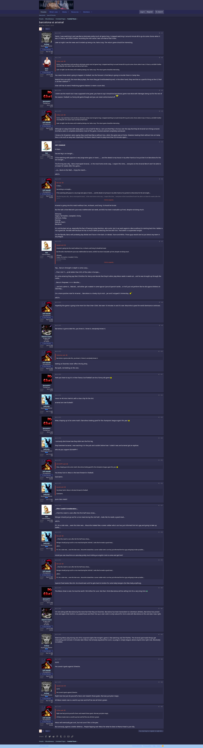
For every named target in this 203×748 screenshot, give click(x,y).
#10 (162, 351)
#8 (162, 302)
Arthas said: (59, 61)
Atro (46, 69)
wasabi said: (60, 245)
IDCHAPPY (46, 102)
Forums (43, 12)
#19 (162, 560)
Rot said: (58, 183)
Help (154, 746)
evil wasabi (47, 122)
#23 (162, 659)
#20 (162, 588)
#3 (162, 90)
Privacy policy (147, 746)
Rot (46, 153)
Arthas (43, 25)
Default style (45, 746)
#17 (162, 505)
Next (47, 29)
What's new (53, 12)
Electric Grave (47, 337)
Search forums (51, 15)
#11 (162, 374)
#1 (162, 33)
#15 (162, 460)
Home (158, 746)
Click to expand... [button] (109, 200)
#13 (162, 417)
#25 (162, 706)
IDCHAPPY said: (61, 464)
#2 (162, 57)
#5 (162, 142)
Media (64, 12)
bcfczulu (47, 406)
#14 (162, 438)
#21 (162, 608)
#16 (162, 483)
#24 (162, 682)
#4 (162, 111)
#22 (162, 634)
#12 (162, 395)
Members (86, 12)
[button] (59, 12)
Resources (75, 12)
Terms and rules (137, 746)
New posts (42, 15)
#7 (162, 241)
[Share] (159, 33)
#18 (162, 532)
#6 (162, 179)
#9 (162, 325)
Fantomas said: (60, 355)
